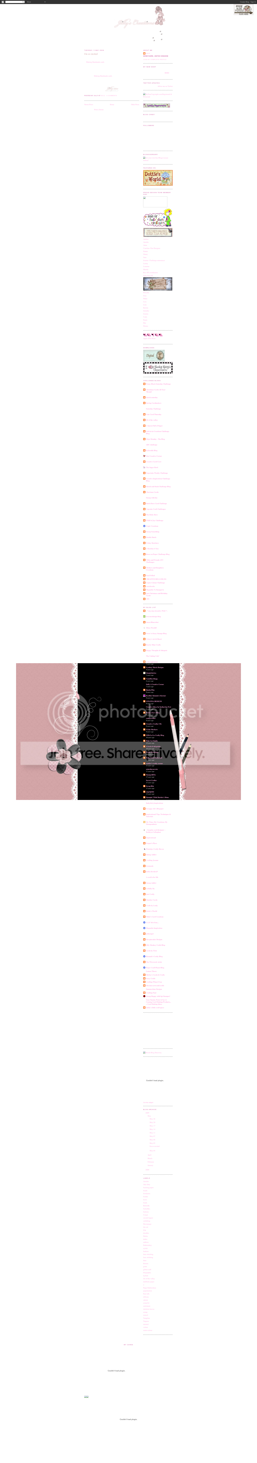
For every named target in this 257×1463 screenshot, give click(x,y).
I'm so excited (91, 53)
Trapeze (146, 1321)
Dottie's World (151, 911)
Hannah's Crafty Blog (154, 956)
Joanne (145, 314)
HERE (167, 73)
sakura (145, 1300)
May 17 (152, 1126)
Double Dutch (151, 537)
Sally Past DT (148, 275)
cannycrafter (151, 718)
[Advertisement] (128, 1451)
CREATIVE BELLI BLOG (156, 579)
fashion (146, 1251)
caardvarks (150, 586)
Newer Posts (88, 104)
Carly (145, 317)
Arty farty (146, 1184)
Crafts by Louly (152, 905)
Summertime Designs (154, 989)
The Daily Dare (152, 514)
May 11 (152, 1132)
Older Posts (135, 104)
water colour (147, 1330)
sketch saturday (152, 397)
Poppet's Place (151, 843)
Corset (145, 1215)
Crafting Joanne (152, 860)
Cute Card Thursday (153, 414)
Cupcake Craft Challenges (156, 509)
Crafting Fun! (151, 992)
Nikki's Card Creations (154, 916)
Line (145, 304)
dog (144, 1230)
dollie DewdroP (152, 871)
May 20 (152, 1122)
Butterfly (146, 1205)
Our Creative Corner (154, 456)
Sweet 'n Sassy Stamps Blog (156, 633)
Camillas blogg (152, 678)
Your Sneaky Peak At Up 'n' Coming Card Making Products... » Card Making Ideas (158, 1001)
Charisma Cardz (152, 492)
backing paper (148, 1187)
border (145, 1196)
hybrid (145, 1275)
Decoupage (147, 1224)
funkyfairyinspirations (154, 803)
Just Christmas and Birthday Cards (157, 594)
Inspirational (151, 837)
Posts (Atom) (98, 109)
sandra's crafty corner (154, 763)
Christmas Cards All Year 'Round (155, 390)
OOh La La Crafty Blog (155, 735)
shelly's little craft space (155, 1007)
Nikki (145, 298)
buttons (146, 1212)
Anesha (146, 242)
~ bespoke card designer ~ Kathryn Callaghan (155, 831)
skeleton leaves (148, 1309)
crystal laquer (148, 1218)
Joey (145, 295)
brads (145, 1202)
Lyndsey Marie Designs (155, 667)
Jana (144, 257)
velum (145, 1327)
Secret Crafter (151, 780)
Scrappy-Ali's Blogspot (154, 808)
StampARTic (151, 774)
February (151, 1162)
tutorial (146, 1324)
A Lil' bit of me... (152, 922)
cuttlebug (146, 1221)
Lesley (145, 263)
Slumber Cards (151, 900)
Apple (145, 338)
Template (146, 1318)
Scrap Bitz (150, 786)
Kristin (145, 308)
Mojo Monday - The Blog (155, 439)
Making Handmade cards (95, 62)
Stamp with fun (151, 497)
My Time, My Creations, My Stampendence (156, 823)
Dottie (145, 1236)
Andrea (145, 239)
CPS (147, 599)
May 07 (152, 1136)
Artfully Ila (150, 888)
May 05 (152, 1143)
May (149, 1116)
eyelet (145, 1248)
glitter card (147, 1269)
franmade (149, 866)
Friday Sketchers (152, 543)
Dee (144, 323)
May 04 (152, 1150)
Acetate (146, 1181)
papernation (147, 1290)
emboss (146, 1242)
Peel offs (146, 1294)
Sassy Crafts (150, 978)
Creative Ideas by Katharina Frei (158, 707)
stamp (145, 1312)
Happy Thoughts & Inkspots (156, 650)
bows (145, 1199)
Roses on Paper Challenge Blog (158, 554)
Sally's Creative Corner (155, 684)
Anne (145, 245)
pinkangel (150, 933)
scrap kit (146, 1303)
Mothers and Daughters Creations (155, 568)
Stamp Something (152, 531)
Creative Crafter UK (154, 723)
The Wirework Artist (154, 962)
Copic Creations (152, 526)
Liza (144, 301)
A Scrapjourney (152, 661)
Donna (145, 326)
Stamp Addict (151, 883)
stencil (145, 1315)
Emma (145, 251)
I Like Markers (152, 729)
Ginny (145, 254)
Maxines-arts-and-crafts (155, 985)
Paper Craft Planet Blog (155, 967)
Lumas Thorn (151, 971)
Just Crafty (150, 894)
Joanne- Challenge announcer (154, 260)
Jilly (148, 53)
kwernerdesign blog (153, 616)
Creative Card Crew (153, 461)
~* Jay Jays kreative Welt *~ (157, 610)
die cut (145, 1227)
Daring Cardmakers (153, 403)
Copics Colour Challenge (155, 582)
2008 (147, 1169)
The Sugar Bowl (152, 467)
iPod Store (152, 338)
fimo (144, 1260)
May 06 (152, 1139)
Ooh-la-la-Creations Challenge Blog (157, 432)
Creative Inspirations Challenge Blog (158, 479)
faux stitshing (148, 1257)
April (149, 1155)
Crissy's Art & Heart (154, 639)
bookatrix (146, 1193)
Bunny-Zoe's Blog (153, 712)
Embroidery (147, 1245)
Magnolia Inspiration (154, 928)
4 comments (112, 95)
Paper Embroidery (149, 1288)
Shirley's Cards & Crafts (155, 974)
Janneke (146, 310)
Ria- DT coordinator (150, 272)
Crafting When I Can (154, 982)
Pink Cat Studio (152, 740)
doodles (146, 1233)
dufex (145, 1239)
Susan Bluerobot (152, 622)
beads (145, 1190)
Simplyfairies (151, 673)
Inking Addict (151, 854)
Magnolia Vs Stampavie (155, 589)
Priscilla (146, 292)
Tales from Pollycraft (154, 757)
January (150, 1165)
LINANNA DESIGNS (154, 701)
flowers (145, 1263)
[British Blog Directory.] (152, 1052)
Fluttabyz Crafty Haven (155, 849)
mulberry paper (148, 1281)
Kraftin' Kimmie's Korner (156, 695)
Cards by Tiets (151, 950)
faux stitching (148, 1254)
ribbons (146, 1297)
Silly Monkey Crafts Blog (155, 945)
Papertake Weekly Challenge (157, 473)
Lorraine (146, 266)
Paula (145, 320)
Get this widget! (148, 1102)
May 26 (152, 1119)
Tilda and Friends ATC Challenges (154, 561)
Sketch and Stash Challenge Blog (158, 486)
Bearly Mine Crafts (153, 644)
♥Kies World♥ (151, 627)
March (150, 1158)
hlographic (147, 1272)
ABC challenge (151, 444)
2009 (147, 1113)
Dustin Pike (150, 690)
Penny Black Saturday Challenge (158, 384)
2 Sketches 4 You (152, 548)
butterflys (146, 1208)
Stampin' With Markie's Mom (157, 797)
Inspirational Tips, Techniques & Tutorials (158, 815)
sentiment (146, 1306)
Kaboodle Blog (151, 450)
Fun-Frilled (150, 575)
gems (145, 1266)
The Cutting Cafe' (152, 656)
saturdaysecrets (152, 769)
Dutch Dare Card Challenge (156, 503)
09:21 (103, 95)
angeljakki (150, 791)
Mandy (145, 269)
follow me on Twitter (165, 86)
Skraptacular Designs (154, 939)
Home (112, 104)
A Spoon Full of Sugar (154, 425)
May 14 (152, 1129)
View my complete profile (155, 59)
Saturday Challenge (153, 408)
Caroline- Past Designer (151, 248)
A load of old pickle (153, 746)
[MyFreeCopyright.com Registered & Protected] (158, 97)
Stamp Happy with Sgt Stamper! (158, 996)
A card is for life (152, 877)
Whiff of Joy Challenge (154, 520)
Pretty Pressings (152, 752)
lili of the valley (152, 420)
